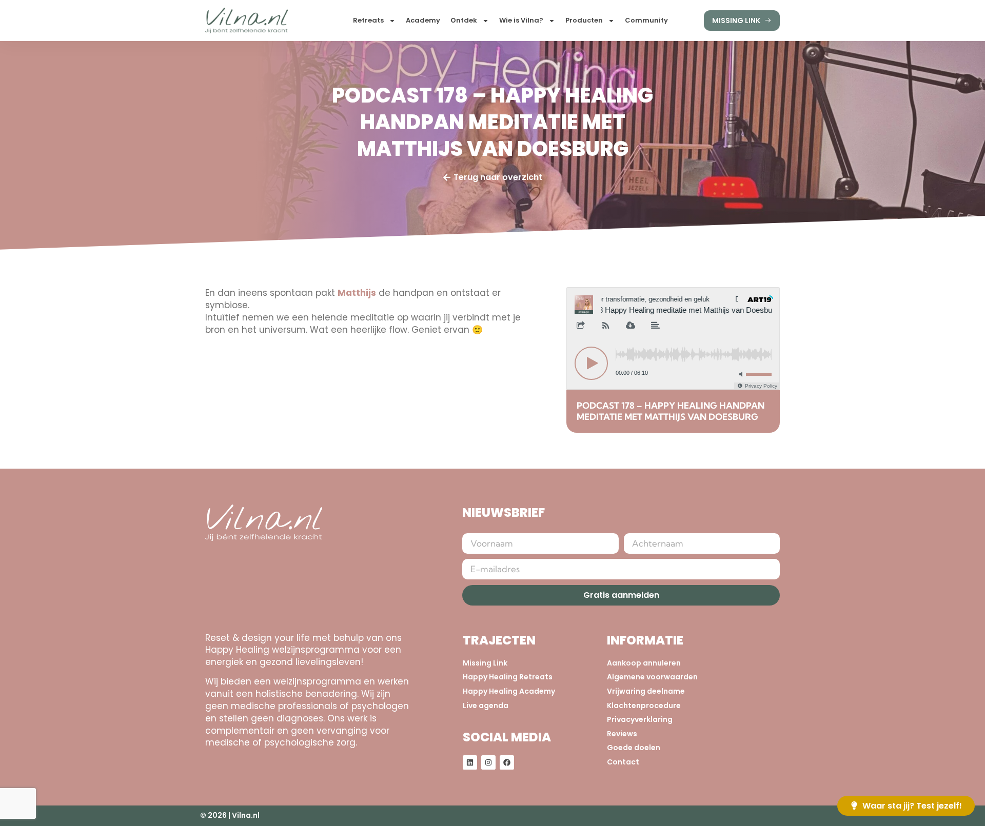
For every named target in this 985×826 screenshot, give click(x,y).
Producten (584, 20)
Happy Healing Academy (509, 691)
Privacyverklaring (640, 719)
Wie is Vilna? (521, 20)
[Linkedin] (470, 762)
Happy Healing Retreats (508, 677)
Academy (423, 20)
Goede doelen (633, 748)
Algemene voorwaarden (652, 677)
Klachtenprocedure (644, 706)
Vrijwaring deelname (646, 691)
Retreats (368, 20)
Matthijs (357, 293)
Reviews (622, 734)
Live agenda (485, 706)
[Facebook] (507, 762)
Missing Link (485, 663)
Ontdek (463, 20)
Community (646, 20)
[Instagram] (488, 762)
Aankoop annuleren (644, 663)
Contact (623, 762)
